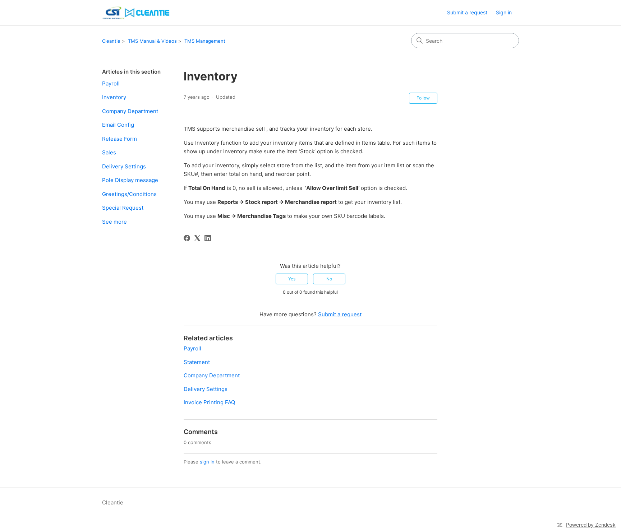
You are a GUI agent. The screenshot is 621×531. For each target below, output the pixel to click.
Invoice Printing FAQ (209, 402)
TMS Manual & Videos (152, 41)
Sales (109, 152)
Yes (291, 278)
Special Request (122, 207)
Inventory (114, 97)
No (329, 278)
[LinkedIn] (207, 238)
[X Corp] (197, 238)
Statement (197, 362)
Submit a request (467, 12)
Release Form (119, 138)
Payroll (111, 83)
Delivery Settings (124, 166)
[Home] (136, 12)
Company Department (130, 111)
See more (114, 221)
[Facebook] (187, 238)
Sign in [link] (504, 12)
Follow (423, 98)
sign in (207, 462)
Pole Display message (130, 180)
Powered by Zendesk (591, 525)
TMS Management (204, 41)
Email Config (118, 124)
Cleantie (111, 41)
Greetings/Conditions (129, 194)
